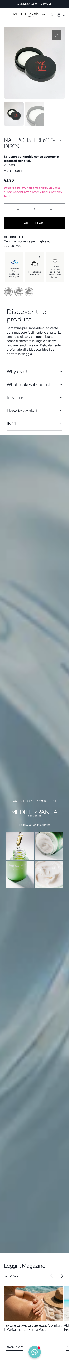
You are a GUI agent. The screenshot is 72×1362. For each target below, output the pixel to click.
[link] (20, 846)
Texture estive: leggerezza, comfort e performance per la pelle (32, 1327)
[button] (52, 15)
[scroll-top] (60, 1353)
